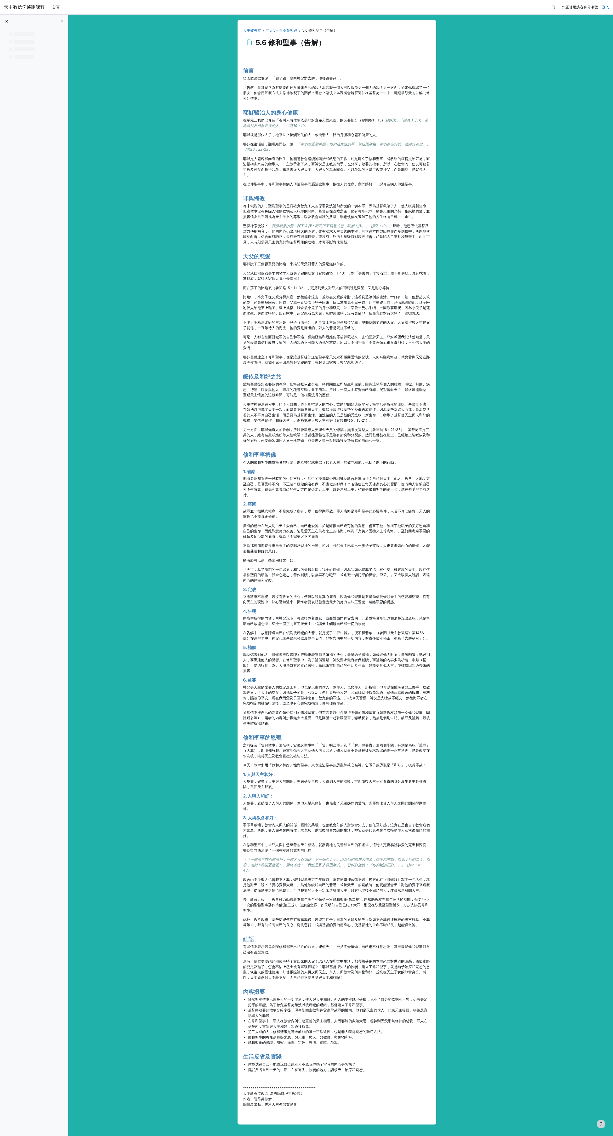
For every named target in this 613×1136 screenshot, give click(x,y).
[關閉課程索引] (6, 21)
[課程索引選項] (62, 21)
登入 (605, 7)
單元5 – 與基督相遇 (281, 30)
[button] (553, 7)
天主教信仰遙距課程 (24, 7)
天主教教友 (252, 30)
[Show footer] (601, 1124)
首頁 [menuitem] (56, 7)
